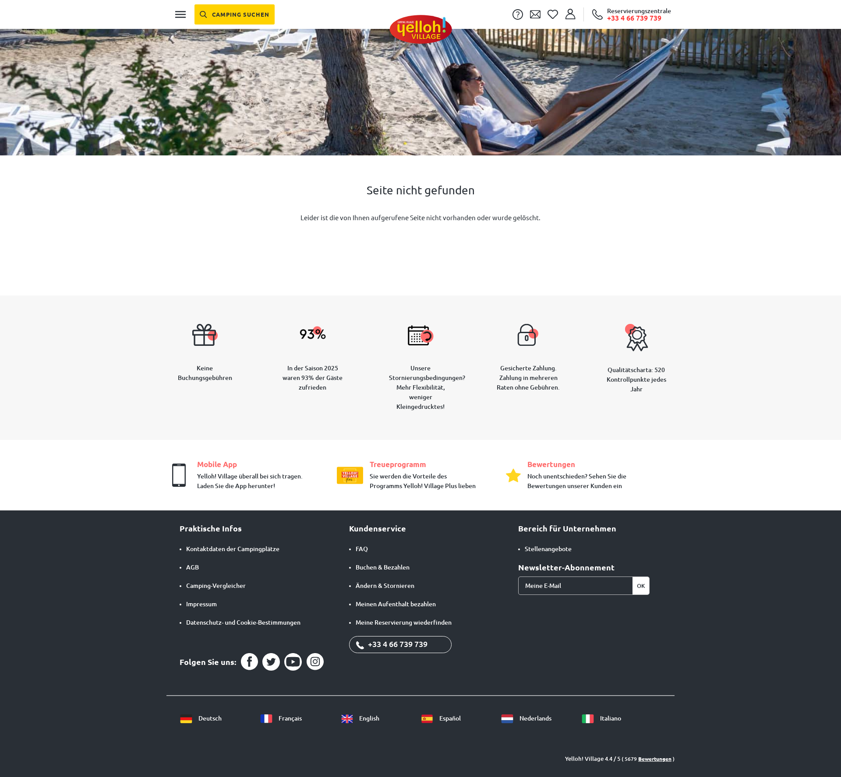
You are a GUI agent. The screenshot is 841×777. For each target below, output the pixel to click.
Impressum (201, 604)
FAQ (362, 548)
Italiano (610, 718)
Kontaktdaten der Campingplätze (232, 548)
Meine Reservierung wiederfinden (404, 622)
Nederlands (534, 718)
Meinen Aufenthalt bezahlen (396, 604)
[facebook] (249, 662)
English (368, 718)
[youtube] (293, 662)
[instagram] (315, 662)
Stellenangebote (548, 548)
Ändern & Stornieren (385, 585)
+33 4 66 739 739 (397, 644)
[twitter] (271, 662)
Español (449, 718)
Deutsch (209, 718)
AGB (192, 567)
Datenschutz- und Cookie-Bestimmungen (243, 622)
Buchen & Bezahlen (383, 567)
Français (289, 718)
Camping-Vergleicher (216, 585)
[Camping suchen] (234, 14)
